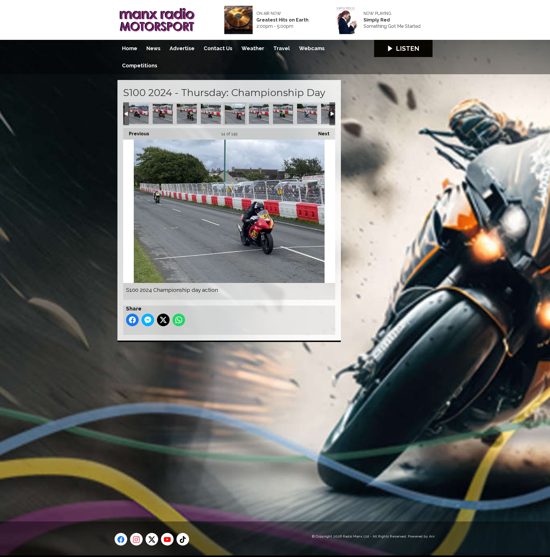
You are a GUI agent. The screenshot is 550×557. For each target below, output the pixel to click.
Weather (252, 48)
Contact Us (218, 48)
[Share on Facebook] (132, 320)
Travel (281, 48)
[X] (152, 539)
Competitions (139, 65)
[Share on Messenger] (148, 320)
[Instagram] (136, 539)
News (153, 48)
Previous (136, 133)
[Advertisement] (224, 425)
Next (321, 133)
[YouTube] (167, 539)
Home (129, 48)
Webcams (312, 48)
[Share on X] (163, 320)
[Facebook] (121, 539)
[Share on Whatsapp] (178, 320)
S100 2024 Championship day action (139, 114)
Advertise (182, 48)
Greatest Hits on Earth (282, 20)
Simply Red (377, 20)
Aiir (432, 536)
